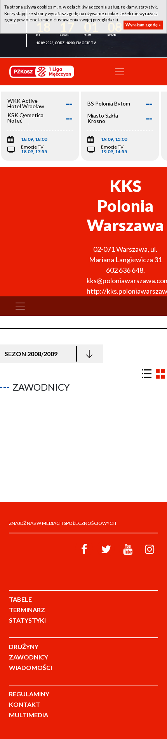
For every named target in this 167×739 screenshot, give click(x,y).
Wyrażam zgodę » (143, 24)
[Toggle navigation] (119, 72)
